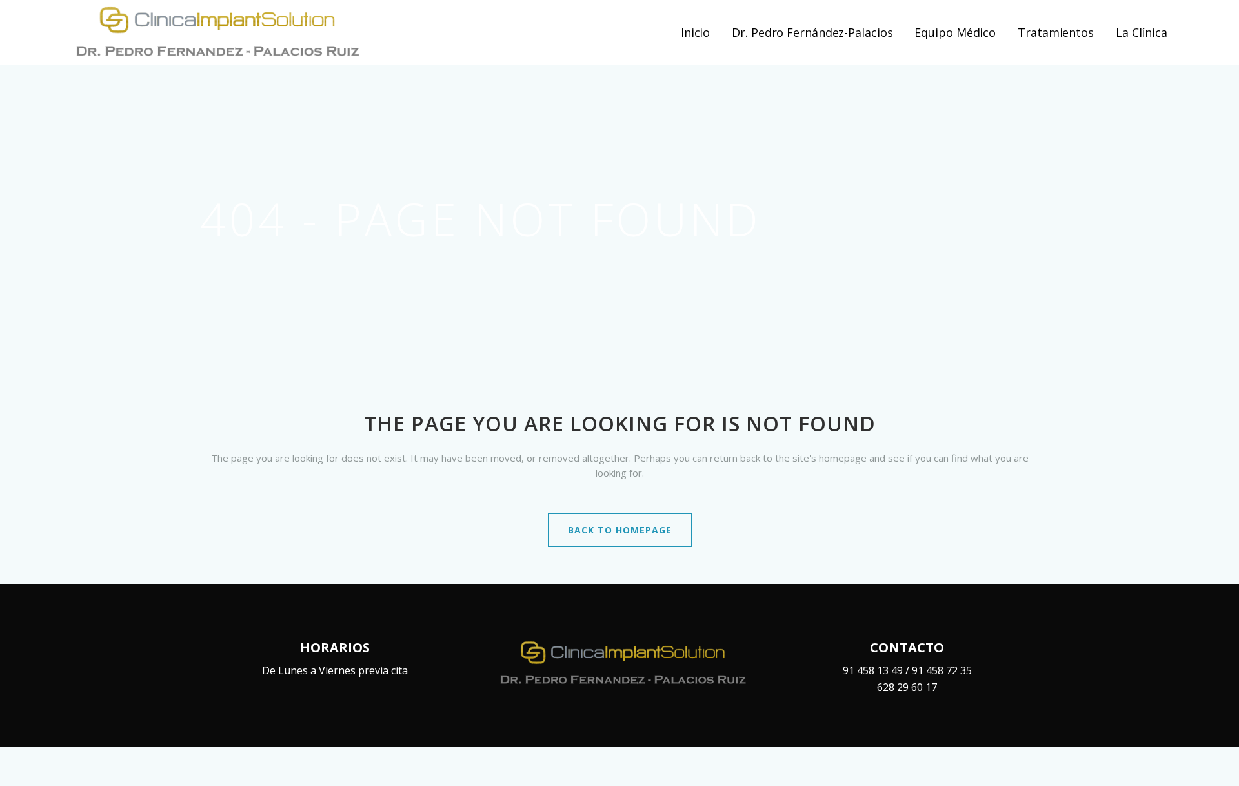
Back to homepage (620, 530)
